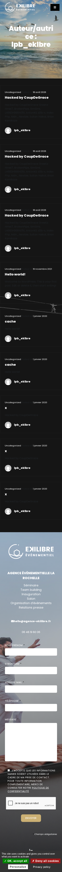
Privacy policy (42, 866)
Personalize (18, 866)
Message (12, 719)
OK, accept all (17, 861)
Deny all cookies (47, 861)
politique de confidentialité (28, 789)
